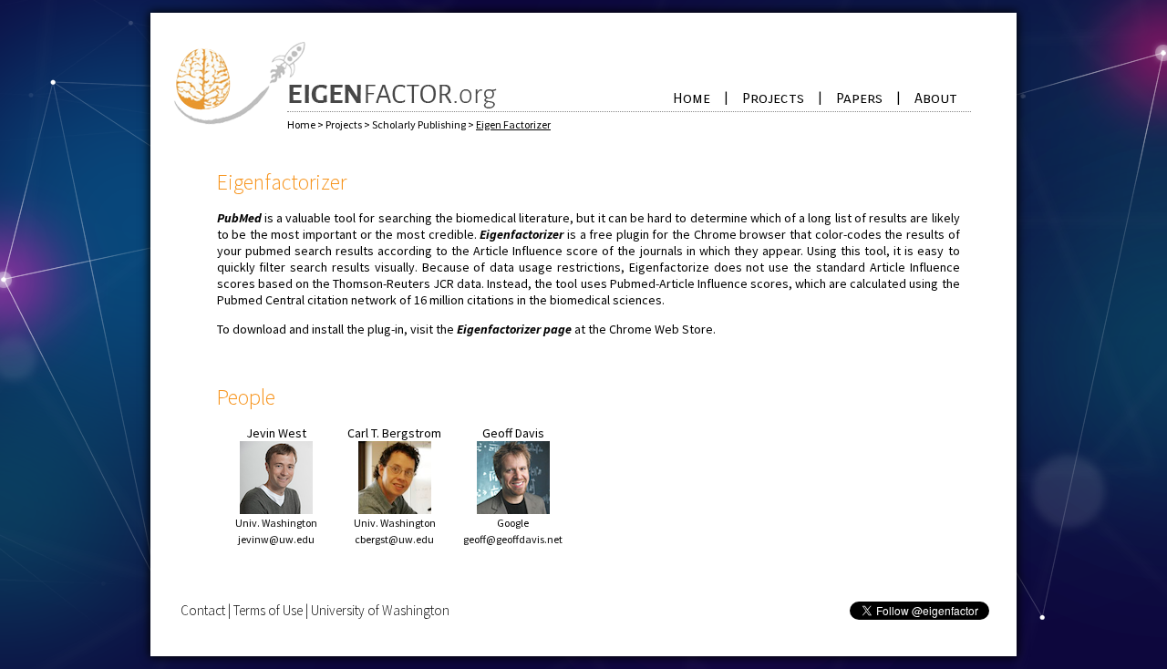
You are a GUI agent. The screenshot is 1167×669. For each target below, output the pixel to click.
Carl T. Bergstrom (394, 433)
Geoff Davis (513, 433)
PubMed (239, 218)
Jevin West (276, 433)
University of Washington (380, 610)
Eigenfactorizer (521, 234)
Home (691, 98)
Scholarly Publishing (420, 124)
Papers (859, 98)
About (935, 98)
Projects (773, 98)
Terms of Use (268, 610)
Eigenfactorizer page (514, 329)
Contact (203, 610)
